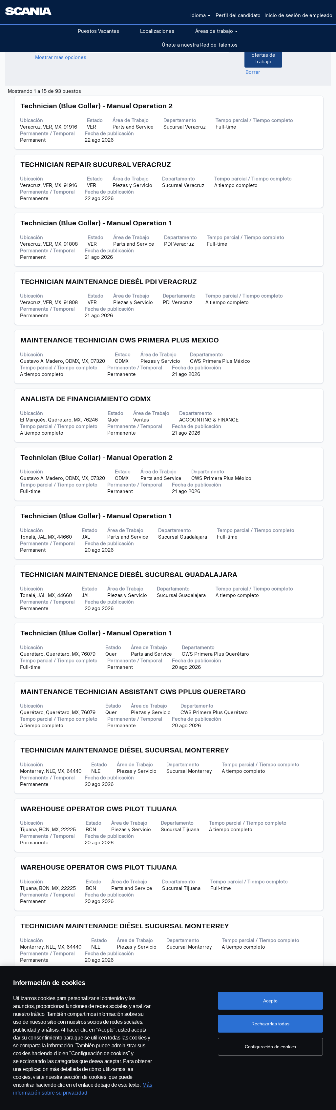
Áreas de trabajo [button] (214, 31)
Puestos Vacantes (98, 31)
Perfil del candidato (238, 15)
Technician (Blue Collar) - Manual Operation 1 (96, 223)
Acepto (270, 1000)
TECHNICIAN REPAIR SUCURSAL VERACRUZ (95, 165)
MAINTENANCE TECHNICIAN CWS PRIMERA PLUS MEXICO (119, 340)
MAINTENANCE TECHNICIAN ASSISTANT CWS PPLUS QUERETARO (133, 692)
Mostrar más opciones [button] (60, 57)
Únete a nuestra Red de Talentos (200, 45)
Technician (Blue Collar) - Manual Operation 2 (96, 106)
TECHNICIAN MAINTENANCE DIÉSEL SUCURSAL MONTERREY (124, 750)
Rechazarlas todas (270, 1023)
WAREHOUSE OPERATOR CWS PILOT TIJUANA (98, 809)
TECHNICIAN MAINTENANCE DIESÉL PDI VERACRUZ (108, 282)
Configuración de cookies (270, 1046)
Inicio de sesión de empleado (298, 15)
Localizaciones (157, 31)
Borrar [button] (252, 72)
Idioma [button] (198, 15)
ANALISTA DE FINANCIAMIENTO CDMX (85, 399)
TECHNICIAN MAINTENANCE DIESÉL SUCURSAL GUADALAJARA (128, 575)
